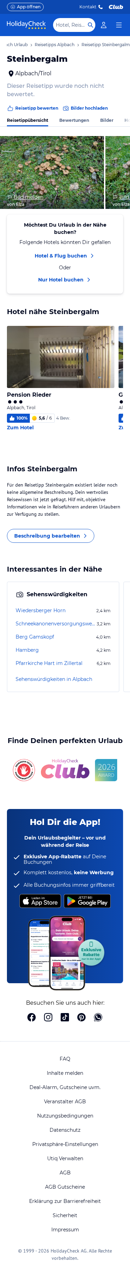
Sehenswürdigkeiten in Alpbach (54, 679)
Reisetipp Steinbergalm (105, 44)
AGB (65, 1173)
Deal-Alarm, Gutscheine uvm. (65, 1087)
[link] (104, 25)
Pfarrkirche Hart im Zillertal (49, 663)
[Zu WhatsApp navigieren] (98, 1018)
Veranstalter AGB (65, 1101)
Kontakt (87, 6)
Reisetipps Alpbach (55, 44)
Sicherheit (65, 1215)
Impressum (65, 1229)
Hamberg (27, 650)
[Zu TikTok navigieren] (64, 1018)
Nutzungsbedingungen (65, 1116)
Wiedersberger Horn (41, 610)
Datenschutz (65, 1130)
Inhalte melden (65, 1073)
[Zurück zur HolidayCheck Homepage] (26, 25)
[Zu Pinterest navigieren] (81, 1018)
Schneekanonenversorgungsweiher (55, 624)
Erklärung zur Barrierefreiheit (65, 1201)
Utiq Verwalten (65, 1158)
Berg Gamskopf (35, 637)
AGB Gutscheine (65, 1187)
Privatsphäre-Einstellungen (65, 1144)
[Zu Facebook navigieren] (31, 1018)
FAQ (65, 1059)
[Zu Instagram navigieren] (48, 1018)
